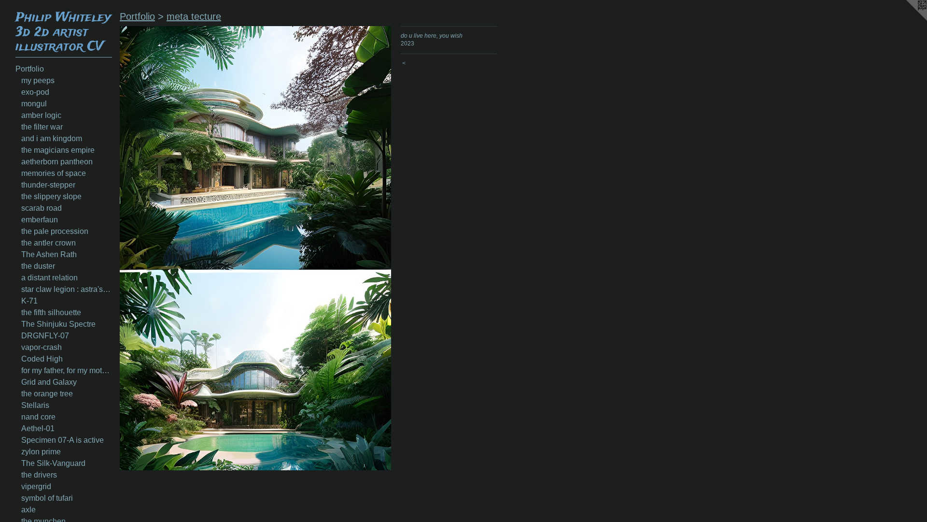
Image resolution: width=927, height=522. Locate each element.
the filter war (42, 127)
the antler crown (48, 243)
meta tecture (194, 16)
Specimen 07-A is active (62, 440)
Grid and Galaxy (49, 382)
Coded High (42, 359)
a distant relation (49, 278)
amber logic (41, 115)
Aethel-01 (38, 428)
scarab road (41, 208)
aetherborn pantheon (57, 162)
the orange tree (47, 394)
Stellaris (35, 405)
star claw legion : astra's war (66, 289)
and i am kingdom (51, 138)
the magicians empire (58, 150)
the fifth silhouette (51, 312)
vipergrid (36, 486)
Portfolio (29, 69)
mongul (34, 104)
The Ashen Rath (49, 254)
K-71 (29, 301)
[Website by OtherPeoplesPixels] (907, 19)
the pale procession (54, 231)
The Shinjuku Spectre (58, 324)
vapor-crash (41, 347)
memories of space (53, 173)
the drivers (39, 475)
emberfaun (39, 220)
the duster (38, 266)
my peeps (38, 80)
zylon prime (41, 452)
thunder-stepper (48, 185)
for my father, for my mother (66, 370)
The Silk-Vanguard (53, 463)
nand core (38, 417)
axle (28, 510)
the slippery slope (51, 196)
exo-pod (35, 92)
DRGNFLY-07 (45, 336)
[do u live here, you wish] (255, 248)
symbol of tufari (47, 498)
